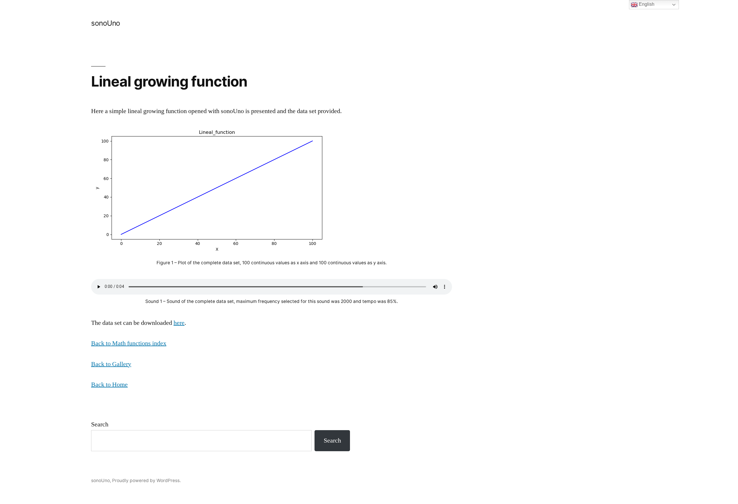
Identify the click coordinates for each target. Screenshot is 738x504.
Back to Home (109, 385)
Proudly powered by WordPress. (146, 480)
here (179, 323)
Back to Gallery (111, 364)
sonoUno (105, 23)
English (646, 4)
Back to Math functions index (128, 343)
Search (99, 424)
